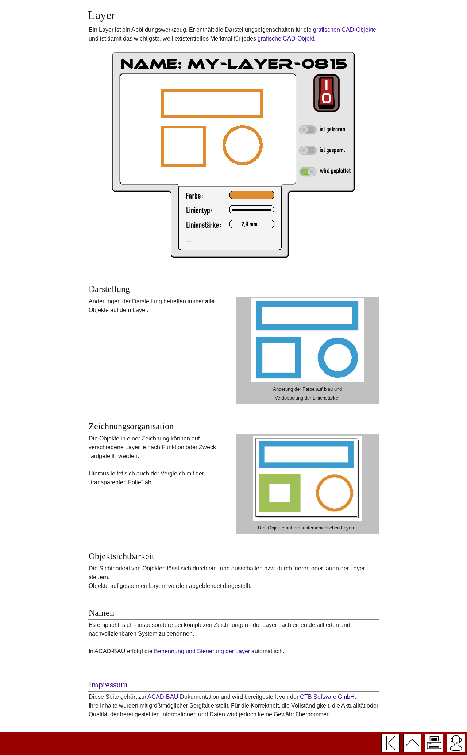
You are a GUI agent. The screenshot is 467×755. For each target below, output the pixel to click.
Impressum (108, 684)
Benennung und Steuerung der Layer (202, 651)
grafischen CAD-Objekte (344, 30)
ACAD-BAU (162, 697)
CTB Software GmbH (327, 697)
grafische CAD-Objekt (286, 38)
